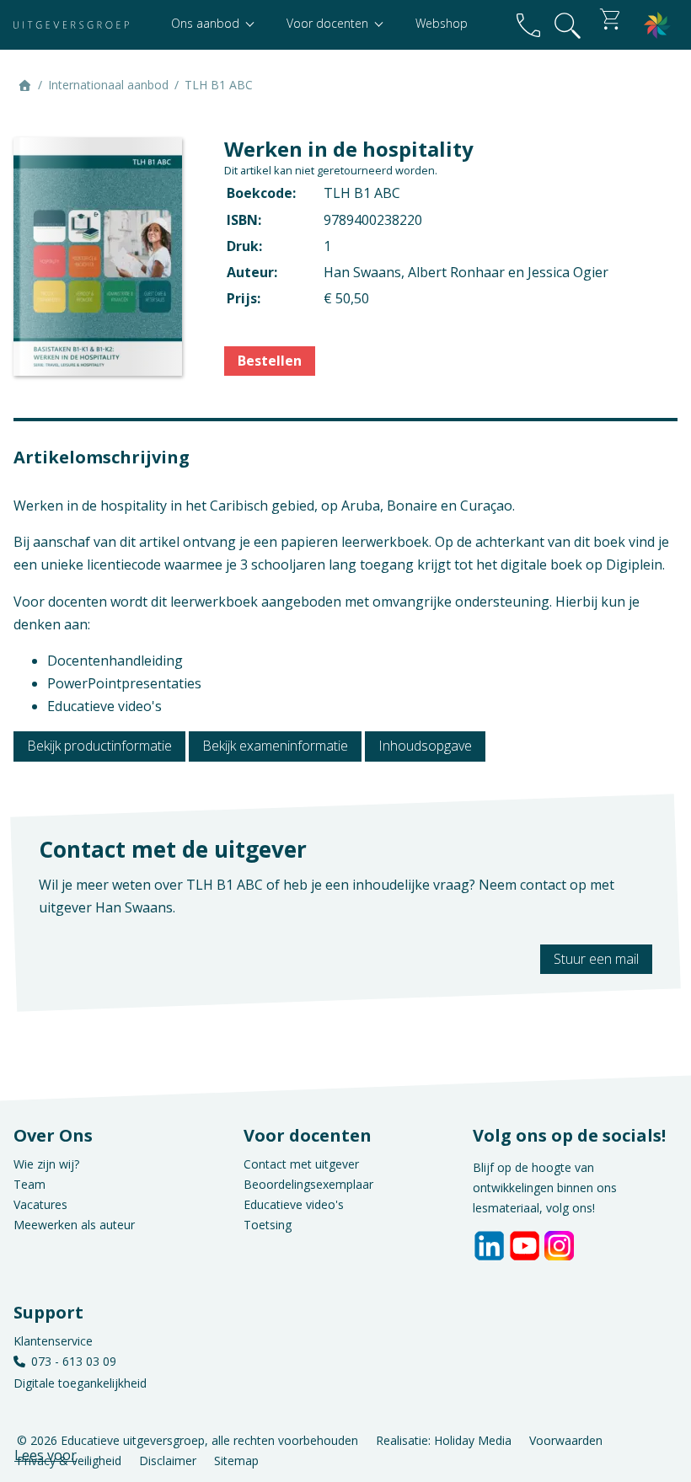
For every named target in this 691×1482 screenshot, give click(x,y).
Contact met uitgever (301, 1164)
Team (29, 1184)
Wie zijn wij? (46, 1164)
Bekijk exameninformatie (275, 745)
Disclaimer (167, 1461)
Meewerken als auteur (74, 1225)
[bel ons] (528, 25)
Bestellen (270, 360)
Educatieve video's (294, 1204)
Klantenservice (53, 1341)
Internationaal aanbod (108, 85)
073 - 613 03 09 (73, 1361)
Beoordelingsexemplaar (308, 1184)
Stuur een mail (596, 959)
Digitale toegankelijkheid (80, 1383)
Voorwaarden (566, 1440)
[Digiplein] (657, 25)
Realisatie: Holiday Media (444, 1440)
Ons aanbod (207, 23)
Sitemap (236, 1461)
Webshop (441, 23)
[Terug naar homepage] (71, 25)
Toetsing (268, 1225)
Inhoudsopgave (425, 745)
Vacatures (40, 1204)
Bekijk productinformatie (99, 745)
